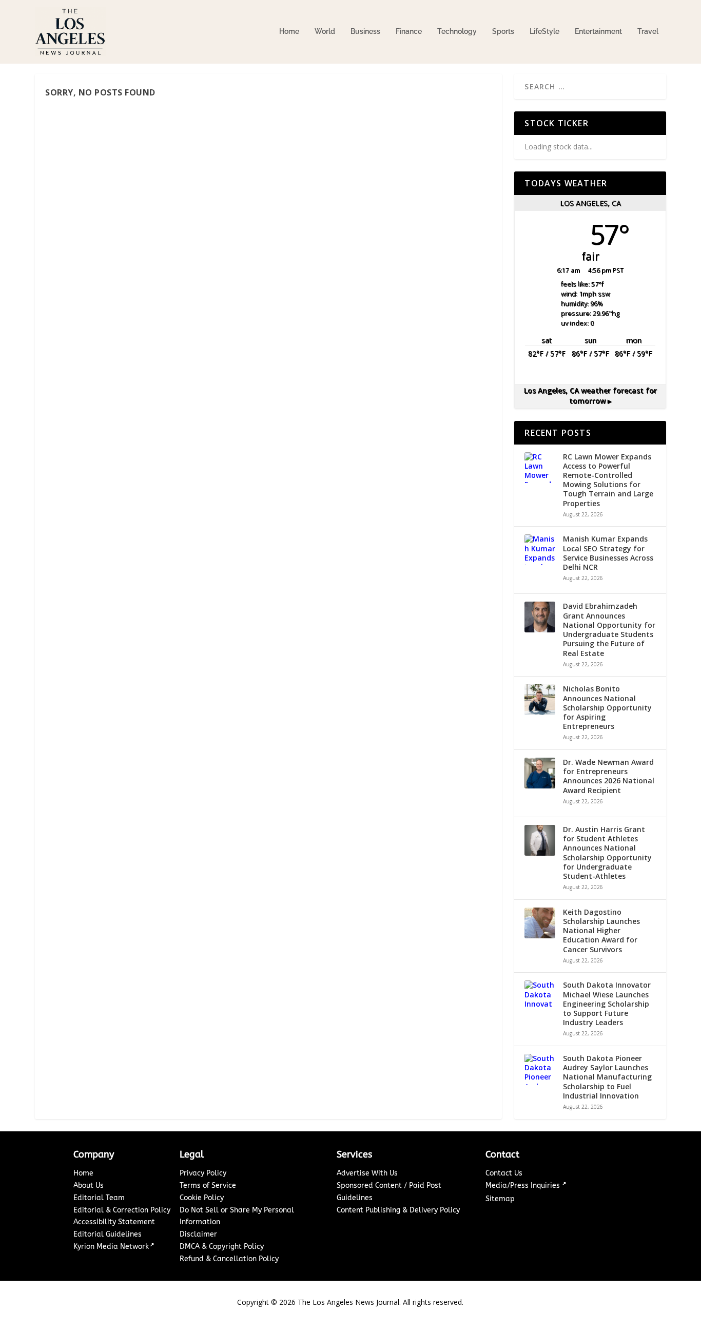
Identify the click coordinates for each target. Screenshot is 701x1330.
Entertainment (598, 31)
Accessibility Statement (114, 1222)
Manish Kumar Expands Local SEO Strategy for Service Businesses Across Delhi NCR (608, 553)
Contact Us (503, 1173)
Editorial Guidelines (107, 1234)
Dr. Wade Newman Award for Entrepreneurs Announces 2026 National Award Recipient (608, 776)
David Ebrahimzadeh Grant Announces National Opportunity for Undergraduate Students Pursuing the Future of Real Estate (609, 630)
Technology (457, 31)
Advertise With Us (367, 1173)
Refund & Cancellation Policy (229, 1259)
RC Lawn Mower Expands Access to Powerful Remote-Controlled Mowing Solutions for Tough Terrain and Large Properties (608, 480)
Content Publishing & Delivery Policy (398, 1210)
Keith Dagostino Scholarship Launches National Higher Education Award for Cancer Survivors (601, 931)
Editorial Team (99, 1197)
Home (289, 31)
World (325, 31)
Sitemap (500, 1198)
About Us (88, 1185)
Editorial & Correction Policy (121, 1210)
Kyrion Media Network (111, 1246)
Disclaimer (198, 1234)
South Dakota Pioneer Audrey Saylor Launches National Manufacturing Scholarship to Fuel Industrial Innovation (607, 1077)
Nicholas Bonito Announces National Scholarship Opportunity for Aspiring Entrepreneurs (607, 707)
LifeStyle (544, 31)
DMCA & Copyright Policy (222, 1246)
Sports (503, 31)
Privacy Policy (203, 1173)
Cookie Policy (202, 1197)
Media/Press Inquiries (523, 1185)
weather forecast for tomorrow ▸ (590, 395)
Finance (409, 31)
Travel (647, 31)
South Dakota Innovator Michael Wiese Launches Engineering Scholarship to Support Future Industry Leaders (607, 1003)
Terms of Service (208, 1185)
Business (365, 31)
